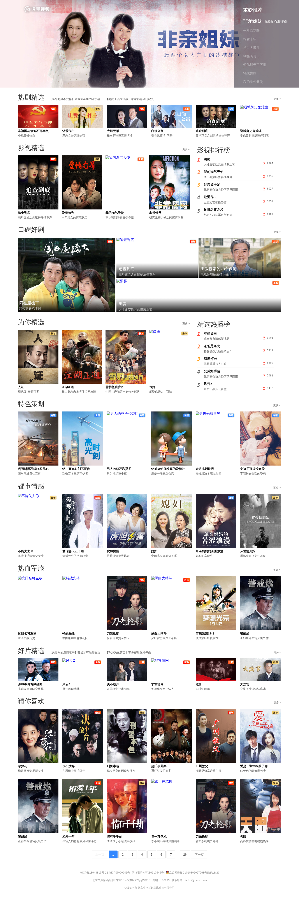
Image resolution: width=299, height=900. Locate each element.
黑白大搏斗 (159, 633)
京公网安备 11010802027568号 (188, 872)
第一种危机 (159, 836)
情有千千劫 (114, 836)
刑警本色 (113, 766)
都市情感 (31, 486)
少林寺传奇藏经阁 (30, 684)
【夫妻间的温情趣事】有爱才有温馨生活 (74, 652)
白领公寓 (157, 131)
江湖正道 (68, 387)
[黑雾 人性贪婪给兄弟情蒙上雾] (121, 281)
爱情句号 (68, 212)
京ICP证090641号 (119, 872)
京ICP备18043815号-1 (93, 872)
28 (185, 854)
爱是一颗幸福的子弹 (254, 766)
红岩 (199, 684)
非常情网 (155, 212)
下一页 (199, 854)
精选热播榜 (213, 324)
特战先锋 (68, 633)
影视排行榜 (213, 150)
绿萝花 (22, 766)
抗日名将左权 (27, 633)
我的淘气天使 (115, 212)
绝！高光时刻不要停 (76, 469)
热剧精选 (31, 97)
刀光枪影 (113, 633)
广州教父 (202, 766)
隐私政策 (213, 872)
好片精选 (31, 650)
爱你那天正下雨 (73, 551)
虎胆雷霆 (113, 551)
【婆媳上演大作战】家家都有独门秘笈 (130, 99)
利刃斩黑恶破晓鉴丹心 (33, 469)
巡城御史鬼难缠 (251, 131)
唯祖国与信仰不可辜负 (33, 131)
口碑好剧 (31, 229)
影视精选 (31, 147)
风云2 (66, 684)
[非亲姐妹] (149, 44)
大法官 (244, 684)
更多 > (277, 98)
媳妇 (154, 551)
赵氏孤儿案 (159, 766)
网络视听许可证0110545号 (148, 872)
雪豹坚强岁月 (115, 387)
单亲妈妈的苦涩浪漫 (209, 551)
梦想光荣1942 (205, 633)
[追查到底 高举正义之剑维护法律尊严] (125, 240)
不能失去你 (25, 551)
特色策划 (31, 403)
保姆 (152, 387)
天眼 (243, 836)
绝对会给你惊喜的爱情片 (168, 469)
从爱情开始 (247, 551)
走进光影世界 (205, 469)
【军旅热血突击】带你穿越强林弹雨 (128, 652)
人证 (21, 387)
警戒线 (244, 633)
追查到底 (202, 131)
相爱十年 (68, 836)
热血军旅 (31, 568)
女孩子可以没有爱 (252, 469)
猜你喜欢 (31, 701)
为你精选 (31, 321)
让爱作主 (68, 131)
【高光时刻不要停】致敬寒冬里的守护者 (74, 99)
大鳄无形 (113, 131)
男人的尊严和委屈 (119, 469)
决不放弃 (113, 684)
